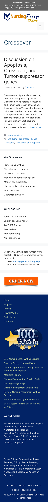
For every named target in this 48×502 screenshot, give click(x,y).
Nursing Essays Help (14, 383)
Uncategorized (14, 135)
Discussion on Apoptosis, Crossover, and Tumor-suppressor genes (24, 70)
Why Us (8, 304)
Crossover (9, 142)
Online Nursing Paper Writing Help (21, 387)
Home (7, 300)
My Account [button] (18, 2)
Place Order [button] (30, 2)
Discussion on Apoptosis (27, 142)
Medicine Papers (12, 375)
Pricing (7, 308)
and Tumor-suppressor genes (22, 139)
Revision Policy (28, 490)
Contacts (8, 321)
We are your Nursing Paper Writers (21, 399)
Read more (35, 127)
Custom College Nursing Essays (20, 363)
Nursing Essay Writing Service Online (22, 379)
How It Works (11, 313)
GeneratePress (24, 498)
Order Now (9, 317)
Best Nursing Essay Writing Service (21, 359)
